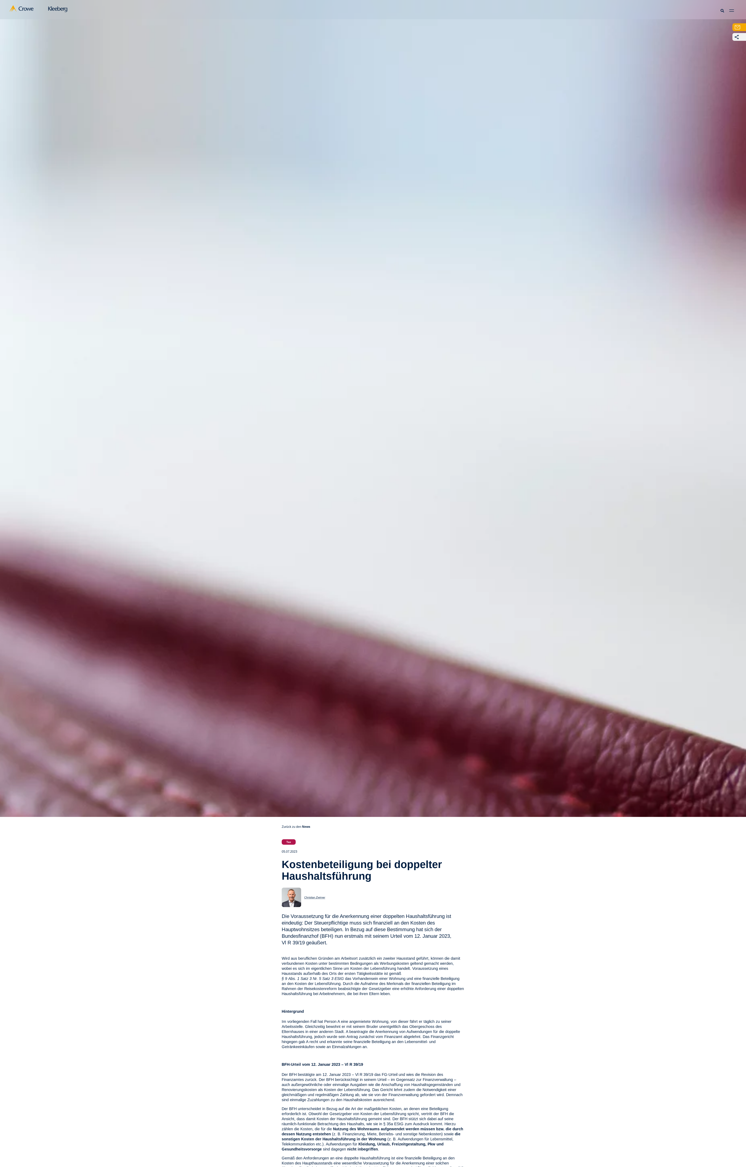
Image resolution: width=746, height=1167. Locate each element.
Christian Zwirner (314, 897)
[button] (722, 10)
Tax (288, 842)
